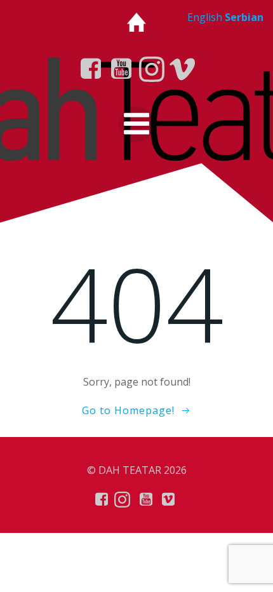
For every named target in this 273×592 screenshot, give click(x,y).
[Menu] (136, 124)
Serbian (244, 17)
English (204, 17)
